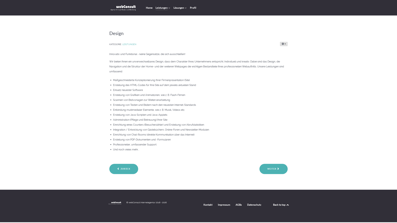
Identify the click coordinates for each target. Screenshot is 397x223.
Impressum (224, 204)
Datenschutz (254, 204)
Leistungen (129, 44)
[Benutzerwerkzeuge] (284, 44)
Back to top (279, 204)
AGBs (239, 204)
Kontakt (207, 204)
